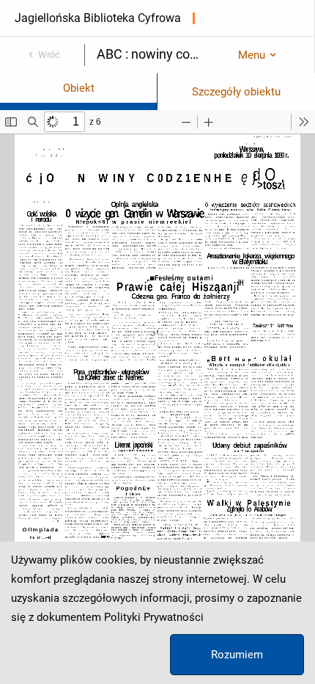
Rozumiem (237, 654)
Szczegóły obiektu (236, 91)
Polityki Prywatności (154, 617)
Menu (251, 55)
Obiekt (78, 88)
